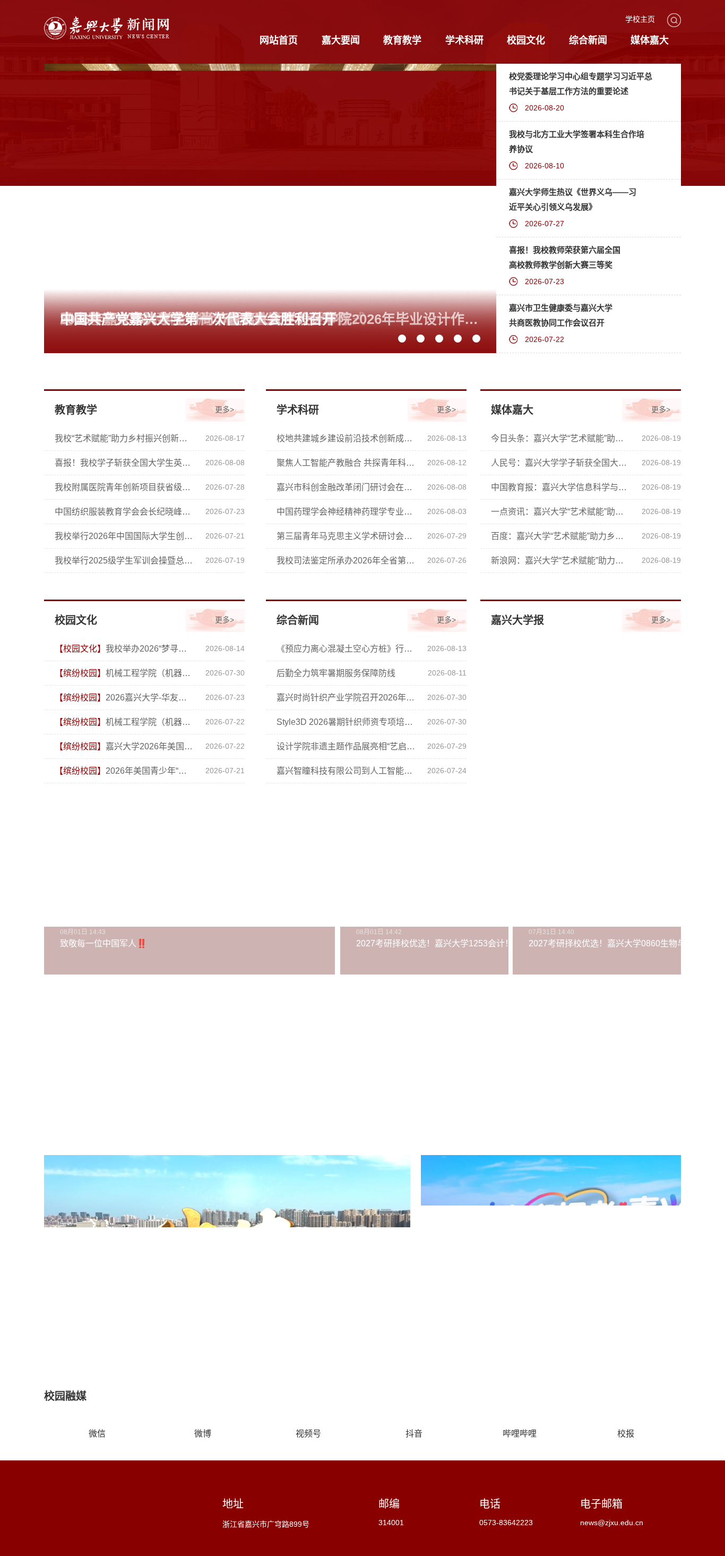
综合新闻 (588, 40)
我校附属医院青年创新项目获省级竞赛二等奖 (125, 487)
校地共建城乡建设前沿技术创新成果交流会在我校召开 (347, 438)
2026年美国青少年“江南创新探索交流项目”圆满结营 (125, 770)
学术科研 (464, 40)
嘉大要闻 (341, 40)
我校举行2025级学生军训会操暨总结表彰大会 (125, 560)
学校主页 (640, 19)
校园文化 (526, 40)
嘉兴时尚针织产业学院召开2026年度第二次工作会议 (347, 697)
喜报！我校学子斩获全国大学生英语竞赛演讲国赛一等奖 (125, 462)
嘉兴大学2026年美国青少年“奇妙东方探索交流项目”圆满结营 (125, 746)
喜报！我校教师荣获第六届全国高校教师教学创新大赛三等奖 (564, 257)
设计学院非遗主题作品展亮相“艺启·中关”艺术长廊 (347, 746)
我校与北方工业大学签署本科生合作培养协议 (576, 141)
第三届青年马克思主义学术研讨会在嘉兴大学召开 (347, 536)
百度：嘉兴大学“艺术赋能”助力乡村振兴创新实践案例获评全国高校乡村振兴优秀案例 (561, 536)
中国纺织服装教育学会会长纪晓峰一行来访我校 (125, 511)
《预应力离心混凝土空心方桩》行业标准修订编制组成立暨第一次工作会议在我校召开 (347, 648)
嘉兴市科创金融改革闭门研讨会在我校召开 (347, 487)
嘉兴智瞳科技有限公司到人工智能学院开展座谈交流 (347, 770)
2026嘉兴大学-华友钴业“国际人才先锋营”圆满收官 (125, 697)
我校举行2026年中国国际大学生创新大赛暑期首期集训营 (125, 536)
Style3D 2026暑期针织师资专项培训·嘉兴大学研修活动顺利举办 (347, 721)
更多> (224, 409)
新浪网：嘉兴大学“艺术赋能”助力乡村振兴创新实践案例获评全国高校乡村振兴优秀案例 (561, 560)
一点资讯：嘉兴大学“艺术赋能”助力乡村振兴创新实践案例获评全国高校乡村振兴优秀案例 (561, 511)
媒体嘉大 (650, 40)
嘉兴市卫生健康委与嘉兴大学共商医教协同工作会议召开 (560, 315)
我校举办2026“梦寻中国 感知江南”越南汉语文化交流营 (125, 648)
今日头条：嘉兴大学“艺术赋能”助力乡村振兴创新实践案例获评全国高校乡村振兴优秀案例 (561, 438)
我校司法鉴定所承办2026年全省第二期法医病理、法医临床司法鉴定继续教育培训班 (347, 560)
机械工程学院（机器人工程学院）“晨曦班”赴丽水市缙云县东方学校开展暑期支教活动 (125, 721)
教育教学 (402, 40)
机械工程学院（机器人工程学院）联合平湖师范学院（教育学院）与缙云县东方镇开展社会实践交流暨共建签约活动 (125, 673)
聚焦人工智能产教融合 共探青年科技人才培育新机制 (347, 462)
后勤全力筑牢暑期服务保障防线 (336, 673)
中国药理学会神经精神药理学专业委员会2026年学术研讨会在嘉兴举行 (347, 511)
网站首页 (279, 40)
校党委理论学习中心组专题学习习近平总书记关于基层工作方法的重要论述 (580, 84)
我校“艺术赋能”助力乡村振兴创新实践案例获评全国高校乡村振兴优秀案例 (125, 438)
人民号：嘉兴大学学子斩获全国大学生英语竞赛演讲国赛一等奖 (561, 462)
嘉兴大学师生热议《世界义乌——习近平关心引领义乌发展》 (572, 199)
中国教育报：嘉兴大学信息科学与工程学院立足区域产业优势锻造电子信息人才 (561, 487)
